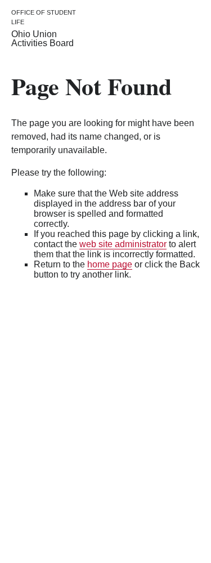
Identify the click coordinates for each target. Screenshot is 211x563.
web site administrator (123, 244)
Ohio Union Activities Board (42, 38)
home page (109, 264)
